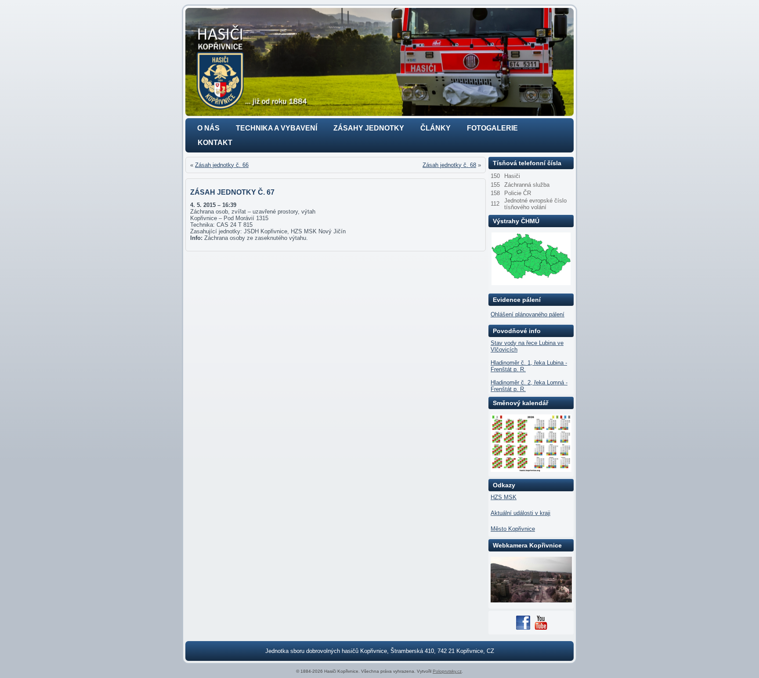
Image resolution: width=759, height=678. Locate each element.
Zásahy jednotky (368, 128)
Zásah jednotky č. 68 (449, 165)
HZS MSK (504, 497)
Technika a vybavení (276, 128)
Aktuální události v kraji (520, 513)
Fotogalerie (492, 128)
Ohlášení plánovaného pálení (527, 314)
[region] (379, 62)
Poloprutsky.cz (447, 671)
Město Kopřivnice (513, 529)
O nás (208, 128)
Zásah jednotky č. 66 (222, 165)
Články (435, 128)
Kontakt (215, 142)
